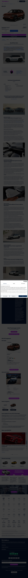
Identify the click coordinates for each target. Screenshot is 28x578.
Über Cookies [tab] (23, 283)
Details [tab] (14, 283)
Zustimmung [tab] (4, 283)
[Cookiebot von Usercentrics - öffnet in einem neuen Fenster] (24, 281)
